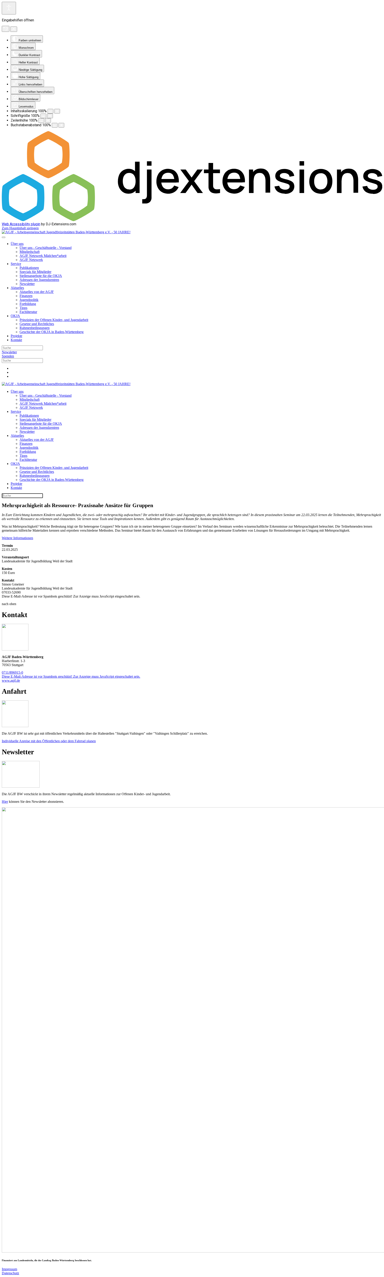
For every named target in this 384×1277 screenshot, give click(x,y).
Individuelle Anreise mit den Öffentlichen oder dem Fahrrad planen (49, 741)
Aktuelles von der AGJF (37, 292)
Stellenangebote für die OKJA (41, 276)
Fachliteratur (28, 312)
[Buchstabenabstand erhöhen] (61, 125)
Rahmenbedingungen (35, 328)
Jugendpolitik (29, 300)
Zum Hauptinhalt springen (20, 228)
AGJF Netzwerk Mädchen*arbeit (43, 256)
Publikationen (29, 268)
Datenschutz (10, 1273)
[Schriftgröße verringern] (43, 116)
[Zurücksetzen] (5, 29)
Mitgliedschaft (30, 252)
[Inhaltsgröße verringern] (50, 111)
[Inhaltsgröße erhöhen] (57, 111)
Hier (5, 801)
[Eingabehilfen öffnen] (9, 8)
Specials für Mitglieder (35, 272)
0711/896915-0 (12, 672)
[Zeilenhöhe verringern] (41, 120)
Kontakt (16, 340)
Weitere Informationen (17, 538)
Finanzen (26, 296)
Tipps (23, 308)
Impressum (9, 1269)
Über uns (17, 244)
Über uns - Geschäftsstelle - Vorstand (46, 248)
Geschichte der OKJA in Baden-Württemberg (52, 332)
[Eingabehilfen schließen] (13, 29)
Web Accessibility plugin (21, 224)
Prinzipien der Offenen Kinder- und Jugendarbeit (54, 320)
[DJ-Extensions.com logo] (192, 220)
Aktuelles (17, 288)
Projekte (16, 336)
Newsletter (27, 284)
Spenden (8, 356)
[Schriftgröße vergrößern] (50, 116)
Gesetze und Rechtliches (37, 324)
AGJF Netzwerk (31, 260)
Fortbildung (28, 304)
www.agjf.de (11, 680)
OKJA (15, 316)
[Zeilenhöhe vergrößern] (48, 120)
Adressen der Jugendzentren (39, 280)
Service (16, 264)
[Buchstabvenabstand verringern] (55, 125)
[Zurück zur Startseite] (66, 232)
